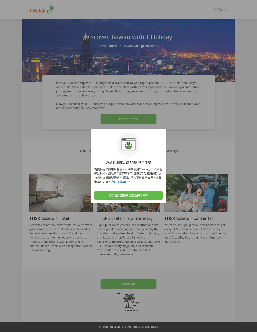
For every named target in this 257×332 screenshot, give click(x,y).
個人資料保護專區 (116, 182)
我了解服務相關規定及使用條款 (128, 195)
